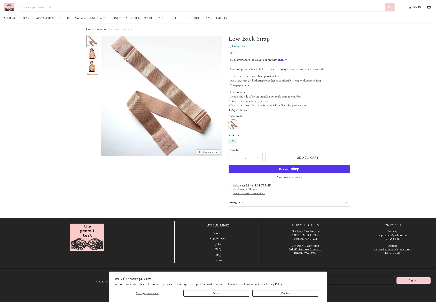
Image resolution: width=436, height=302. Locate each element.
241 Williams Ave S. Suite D (305, 249)
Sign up (413, 280)
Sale (160, 18)
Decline (285, 293)
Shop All (10, 18)
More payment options (289, 177)
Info (174, 18)
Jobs (218, 244)
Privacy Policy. (274, 284)
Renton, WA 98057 (305, 253)
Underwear (98, 18)
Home (89, 29)
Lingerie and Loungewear (132, 18)
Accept (216, 293)
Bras (26, 18)
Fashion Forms (240, 46)
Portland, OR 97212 (305, 239)
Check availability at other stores (249, 193)
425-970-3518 (393, 253)
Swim (79, 18)
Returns (218, 260)
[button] (415, 7)
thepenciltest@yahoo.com (393, 235)
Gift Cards (192, 18)
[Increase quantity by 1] (258, 157)
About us (218, 233)
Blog (218, 255)
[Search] (389, 7)
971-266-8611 (393, 239)
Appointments (216, 18)
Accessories (45, 18)
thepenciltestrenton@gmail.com (392, 249)
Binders (64, 18)
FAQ (218, 249)
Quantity (233, 150)
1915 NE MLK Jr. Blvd (305, 235)
